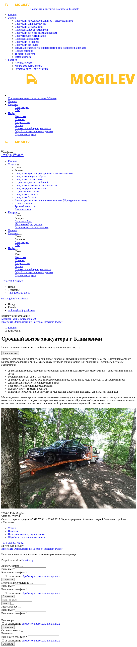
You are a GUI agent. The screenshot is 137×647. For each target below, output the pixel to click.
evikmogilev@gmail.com (21, 310)
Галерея (12, 59)
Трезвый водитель (25, 53)
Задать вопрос (10, 353)
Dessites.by (27, 560)
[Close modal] (21, 566)
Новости (20, 119)
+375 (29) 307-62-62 (12, 155)
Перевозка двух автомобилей (31, 29)
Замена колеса (23, 56)
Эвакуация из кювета (27, 41)
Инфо (11, 113)
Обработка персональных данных (34, 131)
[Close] (15, 153)
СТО (17, 110)
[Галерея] (19, 213)
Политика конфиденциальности (33, 128)
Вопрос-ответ (22, 122)
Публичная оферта (25, 134)
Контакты (20, 116)
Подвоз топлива (24, 50)
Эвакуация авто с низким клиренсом (36, 32)
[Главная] (15, 146)
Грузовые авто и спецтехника (31, 68)
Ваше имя (8, 569)
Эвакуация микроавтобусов (30, 23)
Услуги (12, 17)
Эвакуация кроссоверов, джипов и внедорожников (44, 20)
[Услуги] (18, 164)
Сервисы (13, 104)
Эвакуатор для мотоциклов (30, 35)
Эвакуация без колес (26, 44)
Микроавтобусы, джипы (28, 65)
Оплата (19, 125)
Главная (12, 14)
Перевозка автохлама (27, 38)
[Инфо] (16, 249)
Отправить (8, 579)
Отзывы (12, 101)
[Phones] (2, 150)
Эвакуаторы (22, 107)
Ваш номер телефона (14, 572)
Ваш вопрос (8, 620)
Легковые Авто (23, 62)
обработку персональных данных (41, 576)
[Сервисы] (20, 234)
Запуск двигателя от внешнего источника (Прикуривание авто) (51, 47)
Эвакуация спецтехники (29, 26)
